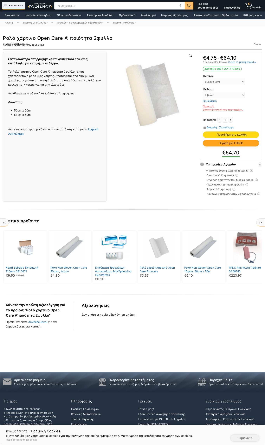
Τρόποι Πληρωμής (82, 419)
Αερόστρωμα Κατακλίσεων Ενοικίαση (230, 419)
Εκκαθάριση (210, 100)
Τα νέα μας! (146, 409)
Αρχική (9, 22)
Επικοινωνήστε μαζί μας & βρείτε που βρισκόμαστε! (142, 384)
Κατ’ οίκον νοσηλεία (38, 15)
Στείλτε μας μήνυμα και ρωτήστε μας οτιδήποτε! (45, 384)
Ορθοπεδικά (127, 15)
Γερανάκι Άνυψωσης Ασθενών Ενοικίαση (232, 424)
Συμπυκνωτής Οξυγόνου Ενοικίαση (228, 409)
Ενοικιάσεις (12, 15)
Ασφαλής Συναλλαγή (220, 127)
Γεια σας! (207, 5)
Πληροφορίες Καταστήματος (131, 380)
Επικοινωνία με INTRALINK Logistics (161, 419)
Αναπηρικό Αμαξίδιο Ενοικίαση (225, 414)
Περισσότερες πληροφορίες (21, 439)
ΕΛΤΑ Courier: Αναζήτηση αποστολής (161, 414)
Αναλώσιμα (148, 15)
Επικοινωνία (79, 424)
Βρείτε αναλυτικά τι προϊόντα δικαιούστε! (236, 384)
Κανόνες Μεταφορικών (86, 414)
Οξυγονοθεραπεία (69, 15)
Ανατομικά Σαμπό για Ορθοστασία (216, 15)
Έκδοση (208, 89)
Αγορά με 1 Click (231, 143)
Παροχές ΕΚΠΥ (220, 380)
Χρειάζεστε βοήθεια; (30, 380)
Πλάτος (208, 76)
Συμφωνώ (244, 438)
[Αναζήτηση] (189, 6)
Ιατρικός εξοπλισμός (174, 15)
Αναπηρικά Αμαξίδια (100, 15)
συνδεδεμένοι (38, 322)
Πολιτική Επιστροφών (85, 409)
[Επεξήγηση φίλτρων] (251, 171)
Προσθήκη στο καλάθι (231, 134)
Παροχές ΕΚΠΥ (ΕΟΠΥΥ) (153, 424)
